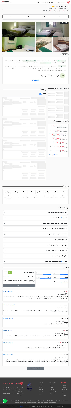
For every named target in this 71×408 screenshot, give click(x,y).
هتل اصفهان (52, 385)
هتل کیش (41, 385)
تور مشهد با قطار (52, 391)
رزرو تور (48, 2)
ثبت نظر (19, 285)
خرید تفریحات (43, 2)
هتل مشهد (41, 383)
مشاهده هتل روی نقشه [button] (53, 155)
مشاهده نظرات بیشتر (35, 368)
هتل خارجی (53, 2)
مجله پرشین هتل (52, 383)
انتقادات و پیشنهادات (64, 386)
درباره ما (63, 393)
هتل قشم (52, 389)
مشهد (59, 61)
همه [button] (40, 93)
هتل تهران (41, 387)
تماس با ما (64, 395)
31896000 (6, 2)
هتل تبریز (41, 389)
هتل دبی (41, 394)
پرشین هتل (63, 2)
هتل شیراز (41, 391)
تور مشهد (48, 63)
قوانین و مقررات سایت (64, 390)
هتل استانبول (52, 394)
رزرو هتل (58, 2)
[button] (60, 16)
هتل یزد (52, 387)
